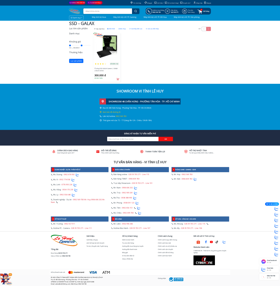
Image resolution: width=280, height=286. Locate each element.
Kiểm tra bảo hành (128, 240)
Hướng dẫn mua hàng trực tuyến (133, 246)
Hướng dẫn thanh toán (129, 249)
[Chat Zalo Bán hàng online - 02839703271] (276, 208)
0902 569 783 (80, 3)
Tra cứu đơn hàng (128, 243)
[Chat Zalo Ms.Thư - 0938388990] (276, 237)
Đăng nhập (199, 3)
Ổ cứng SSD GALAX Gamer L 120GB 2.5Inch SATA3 (105, 69)
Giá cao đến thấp (153, 29)
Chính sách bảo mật (164, 243)
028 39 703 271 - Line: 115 (194, 224)
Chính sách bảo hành (165, 256)
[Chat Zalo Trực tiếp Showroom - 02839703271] (276, 220)
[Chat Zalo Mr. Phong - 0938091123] (276, 242)
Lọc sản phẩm (76, 61)
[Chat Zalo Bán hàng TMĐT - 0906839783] (276, 214)
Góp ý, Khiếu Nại (127, 259)
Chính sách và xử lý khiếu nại (167, 246)
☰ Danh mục (76, 18)
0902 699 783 (128, 213)
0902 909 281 (127, 193)
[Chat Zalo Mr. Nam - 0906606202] (276, 225)
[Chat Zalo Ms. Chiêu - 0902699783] (276, 254)
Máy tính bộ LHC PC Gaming (124, 17)
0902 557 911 (69, 224)
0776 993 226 (67, 184)
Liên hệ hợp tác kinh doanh (95, 243)
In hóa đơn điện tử (128, 256)
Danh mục (74, 33)
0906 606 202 (127, 188)
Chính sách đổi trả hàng (165, 252)
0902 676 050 (69, 174)
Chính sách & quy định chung (167, 240)
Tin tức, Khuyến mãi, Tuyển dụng (97, 246)
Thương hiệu (76, 52)
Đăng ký (208, 3)
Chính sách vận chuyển (165, 249)
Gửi (165, 139)
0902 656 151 (127, 208)
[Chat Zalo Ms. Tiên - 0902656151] (276, 248)
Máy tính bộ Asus (98, 17)
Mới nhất (112, 29)
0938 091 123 (129, 203)
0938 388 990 (126, 198)
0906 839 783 (134, 179)
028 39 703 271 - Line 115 (139, 174)
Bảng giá (149, 3)
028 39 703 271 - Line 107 (140, 228)
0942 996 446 (127, 224)
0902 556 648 (65, 195)
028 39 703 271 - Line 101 (142, 183)
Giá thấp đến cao (136, 29)
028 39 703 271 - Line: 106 (191, 228)
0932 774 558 (65, 179)
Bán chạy (123, 29)
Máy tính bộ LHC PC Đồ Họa (155, 17)
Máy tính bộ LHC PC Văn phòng (186, 17)
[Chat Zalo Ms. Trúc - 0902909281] (276, 231)
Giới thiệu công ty (92, 240)
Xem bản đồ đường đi (111, 112)
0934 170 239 (67, 190)
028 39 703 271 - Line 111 (81, 228)
